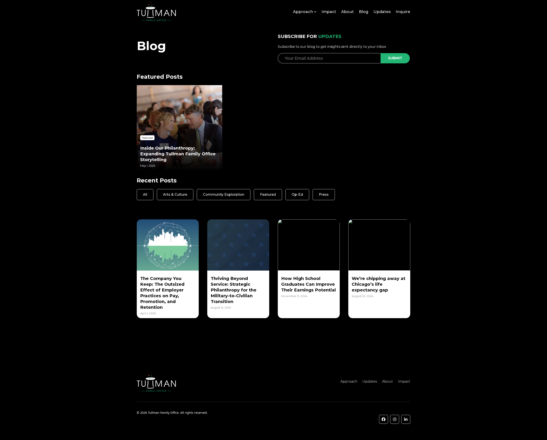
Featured (268, 194)
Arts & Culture (175, 194)
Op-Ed (297, 194)
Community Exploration (223, 194)
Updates (382, 12)
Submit (395, 58)
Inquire (403, 12)
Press (324, 194)
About (347, 12)
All (145, 194)
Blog (363, 12)
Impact (329, 12)
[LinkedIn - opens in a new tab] (405, 419)
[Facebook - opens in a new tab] (383, 419)
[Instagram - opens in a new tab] (394, 419)
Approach (303, 12)
